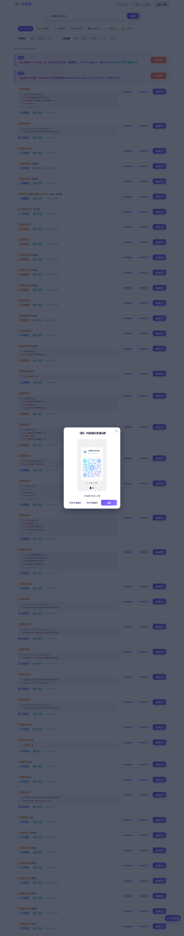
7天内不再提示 (75, 503)
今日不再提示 (92, 503)
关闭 (109, 503)
